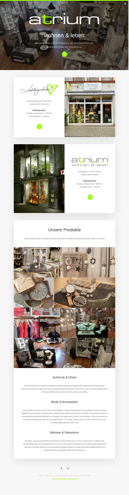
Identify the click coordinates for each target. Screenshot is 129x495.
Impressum (62, 479)
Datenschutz (72, 479)
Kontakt (55, 479)
